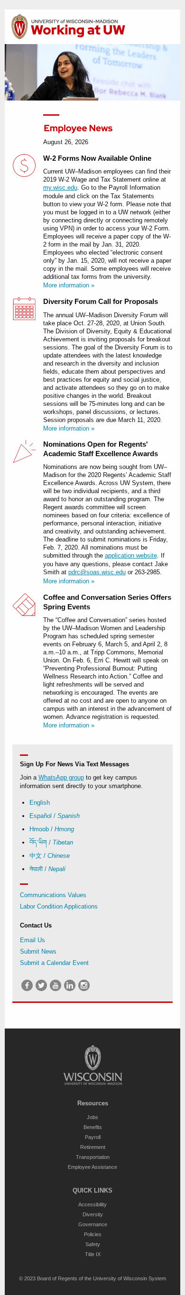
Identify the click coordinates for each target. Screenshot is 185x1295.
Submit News (38, 951)
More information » (68, 285)
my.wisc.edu (60, 187)
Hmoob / (51, 829)
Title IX (93, 1254)
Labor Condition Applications (59, 906)
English (39, 802)
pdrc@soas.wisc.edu (97, 572)
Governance (92, 1224)
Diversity (93, 1214)
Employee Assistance (92, 1167)
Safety (92, 1244)
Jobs (92, 1117)
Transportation (93, 1157)
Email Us (32, 940)
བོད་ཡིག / (51, 842)
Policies (93, 1234)
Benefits (92, 1127)
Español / (54, 815)
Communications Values (53, 895)
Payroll (93, 1137)
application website (131, 555)
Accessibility (92, 1204)
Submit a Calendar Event (54, 962)
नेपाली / (47, 869)
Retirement (92, 1147)
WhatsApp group (61, 777)
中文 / (49, 855)
